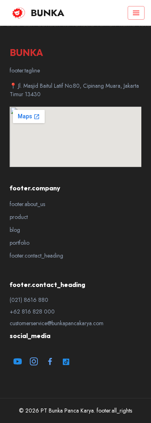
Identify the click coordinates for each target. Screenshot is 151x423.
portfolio (19, 243)
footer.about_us (27, 204)
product (19, 217)
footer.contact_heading (36, 256)
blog (15, 230)
